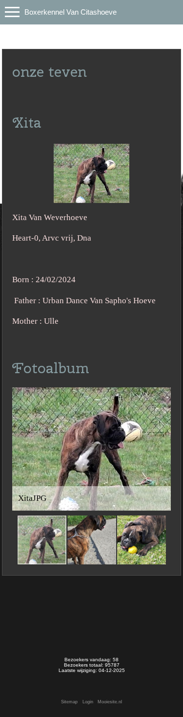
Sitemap (69, 701)
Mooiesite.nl (110, 701)
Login (87, 701)
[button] (162, 396)
